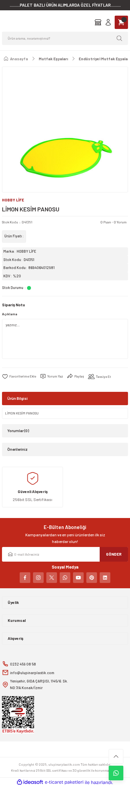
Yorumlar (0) (18, 430)
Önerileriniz (17, 449)
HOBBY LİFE (26, 251)
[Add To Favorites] (19, 376)
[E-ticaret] (64, 782)
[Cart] (121, 22)
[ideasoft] (30, 782)
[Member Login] (108, 22)
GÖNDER (114, 554)
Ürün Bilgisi (17, 398)
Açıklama (9, 314)
